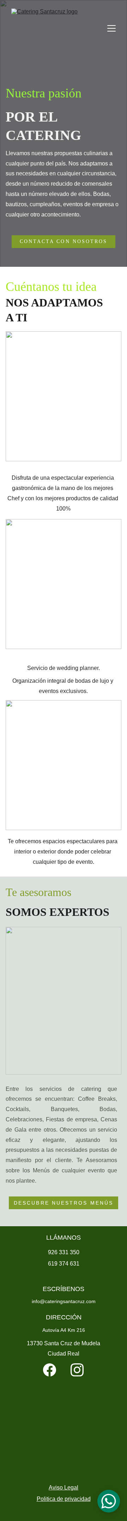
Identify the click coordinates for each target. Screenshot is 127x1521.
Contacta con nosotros (64, 241)
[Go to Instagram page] (77, 1369)
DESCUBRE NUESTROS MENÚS (63, 1203)
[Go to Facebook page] (49, 1369)
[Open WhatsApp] (108, 1501)
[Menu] (111, 28)
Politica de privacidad (64, 1499)
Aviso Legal (63, 1488)
